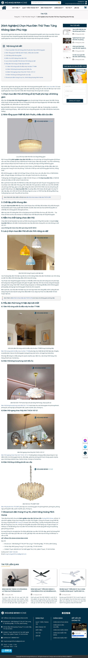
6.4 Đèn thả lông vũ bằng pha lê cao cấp (18, 74)
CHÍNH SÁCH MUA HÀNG (60, 622)
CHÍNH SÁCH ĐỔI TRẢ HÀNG (59, 634)
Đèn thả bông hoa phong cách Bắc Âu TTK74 (15, 405)
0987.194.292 (13, 552)
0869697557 (81, 1)
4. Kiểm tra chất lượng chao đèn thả (15, 58)
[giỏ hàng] (85, 8)
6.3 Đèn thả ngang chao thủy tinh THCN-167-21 (20, 72)
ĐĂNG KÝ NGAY (74, 101)
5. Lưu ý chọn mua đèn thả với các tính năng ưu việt (20, 61)
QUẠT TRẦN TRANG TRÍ (29, 7)
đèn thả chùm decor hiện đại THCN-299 (38, 197)
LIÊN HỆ (76, 7)
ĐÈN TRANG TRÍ (46, 7)
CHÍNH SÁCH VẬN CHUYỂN (58, 626)
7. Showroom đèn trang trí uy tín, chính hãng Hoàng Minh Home (23, 77)
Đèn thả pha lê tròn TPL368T (10, 506)
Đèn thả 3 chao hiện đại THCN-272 (21, 298)
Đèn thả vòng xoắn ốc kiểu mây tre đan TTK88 (15, 351)
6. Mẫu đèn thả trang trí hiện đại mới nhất (17, 63)
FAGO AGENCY (67, 656)
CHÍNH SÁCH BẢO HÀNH (60, 630)
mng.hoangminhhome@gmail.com (15, 554)
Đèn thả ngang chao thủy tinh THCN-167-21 (15, 455)
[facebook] (79, 630)
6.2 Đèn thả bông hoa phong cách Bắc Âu (19, 69)
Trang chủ (17, 16)
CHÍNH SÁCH (58, 7)
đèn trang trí (19, 522)
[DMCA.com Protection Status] (6, 651)
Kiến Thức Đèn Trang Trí (28, 16)
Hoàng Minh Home (47, 518)
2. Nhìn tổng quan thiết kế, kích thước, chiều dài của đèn (21, 52)
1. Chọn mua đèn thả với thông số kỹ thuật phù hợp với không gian (24, 50)
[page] (63, 613)
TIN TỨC (68, 7)
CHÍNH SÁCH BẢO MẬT (60, 638)
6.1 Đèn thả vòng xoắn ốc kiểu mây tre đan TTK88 (21, 66)
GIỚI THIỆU (15, 7)
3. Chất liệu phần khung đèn (12, 55)
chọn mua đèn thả (52, 86)
